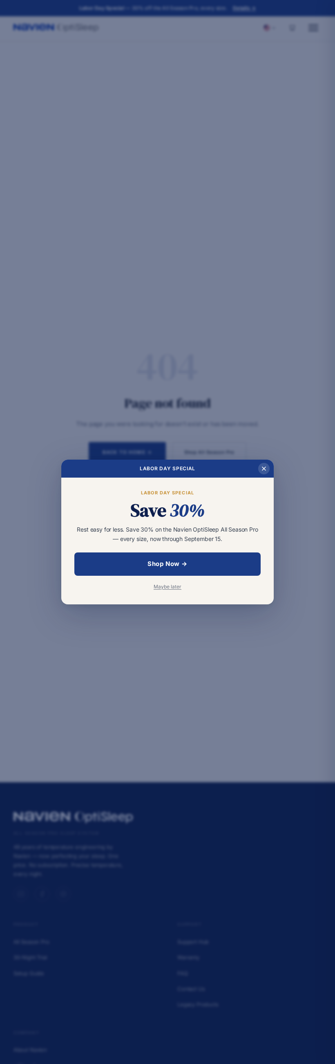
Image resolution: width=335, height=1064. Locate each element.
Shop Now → (167, 564)
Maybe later (167, 587)
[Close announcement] (264, 468)
